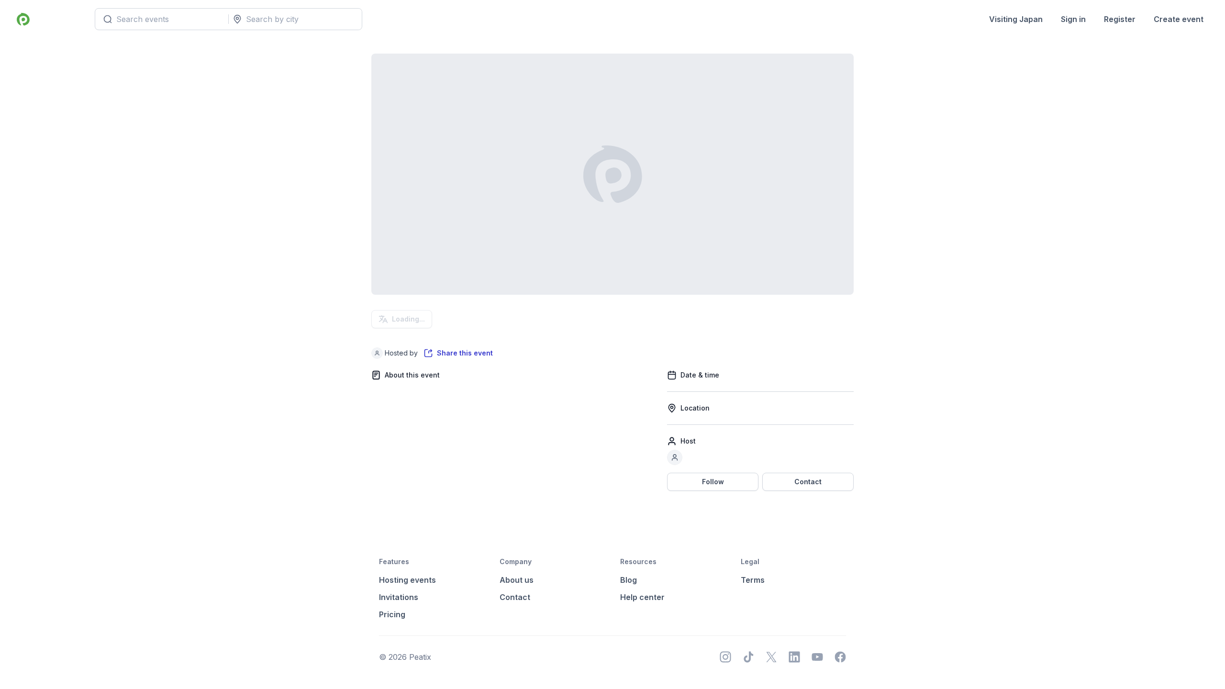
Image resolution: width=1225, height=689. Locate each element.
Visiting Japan (1016, 19)
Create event (1178, 19)
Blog (628, 580)
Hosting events (407, 580)
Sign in (1073, 19)
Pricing (392, 614)
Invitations (398, 597)
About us (517, 580)
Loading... (408, 319)
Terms (753, 580)
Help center (642, 597)
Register (1120, 19)
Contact (808, 482)
